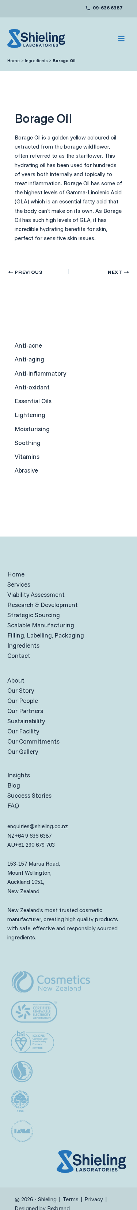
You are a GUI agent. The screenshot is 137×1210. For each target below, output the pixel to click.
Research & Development (42, 604)
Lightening (30, 414)
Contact (18, 655)
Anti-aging (29, 359)
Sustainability (26, 721)
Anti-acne (28, 345)
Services (18, 584)
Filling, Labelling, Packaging (45, 635)
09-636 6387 (107, 7)
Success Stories (29, 795)
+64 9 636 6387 (33, 835)
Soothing (28, 442)
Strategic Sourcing (33, 615)
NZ (11, 835)
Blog (13, 785)
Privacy (93, 1199)
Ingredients (23, 645)
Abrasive (26, 470)
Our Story (20, 690)
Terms (70, 1199)
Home (15, 574)
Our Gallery (22, 751)
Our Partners (25, 711)
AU (11, 844)
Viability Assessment (36, 594)
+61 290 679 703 (35, 844)
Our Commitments (33, 741)
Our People (22, 700)
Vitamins (27, 456)
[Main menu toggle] (121, 38)
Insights (18, 775)
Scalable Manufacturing (40, 625)
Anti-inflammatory (40, 373)
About (15, 680)
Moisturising (32, 429)
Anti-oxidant (32, 387)
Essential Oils (33, 401)
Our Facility (23, 731)
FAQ (13, 805)
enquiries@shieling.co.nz (37, 826)
